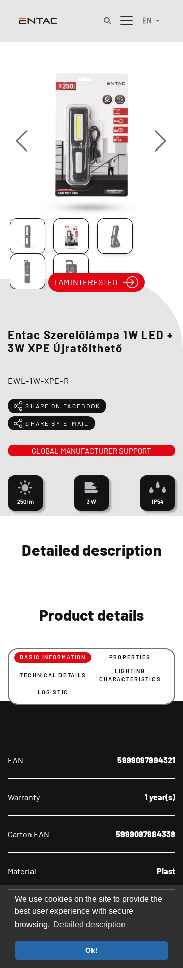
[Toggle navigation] (126, 20)
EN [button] (148, 20)
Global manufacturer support (91, 450)
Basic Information (53, 657)
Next (156, 151)
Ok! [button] (91, 950)
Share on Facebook (62, 405)
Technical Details (53, 675)
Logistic (53, 692)
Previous (27, 151)
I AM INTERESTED (86, 282)
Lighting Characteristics (130, 675)
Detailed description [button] (89, 924)
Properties (130, 657)
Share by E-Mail (57, 423)
